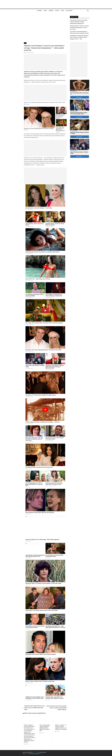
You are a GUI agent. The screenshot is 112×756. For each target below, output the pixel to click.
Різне (62, 10)
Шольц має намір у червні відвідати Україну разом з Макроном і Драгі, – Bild (45, 727)
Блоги (57, 10)
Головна (39, 10)
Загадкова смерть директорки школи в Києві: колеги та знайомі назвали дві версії (34, 707)
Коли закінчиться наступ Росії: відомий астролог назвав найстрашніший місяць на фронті (56, 707)
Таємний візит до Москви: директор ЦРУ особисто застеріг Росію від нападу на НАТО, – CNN (79, 37)
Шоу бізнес (69, 10)
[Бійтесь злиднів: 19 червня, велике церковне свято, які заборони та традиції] (61, 716)
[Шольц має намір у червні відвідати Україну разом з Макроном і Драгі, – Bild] (45, 716)
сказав (29, 102)
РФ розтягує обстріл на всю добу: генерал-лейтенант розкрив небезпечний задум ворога (78, 21)
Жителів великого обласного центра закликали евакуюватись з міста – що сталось (79, 27)
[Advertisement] (45, 62)
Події (45, 10)
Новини (51, 10)
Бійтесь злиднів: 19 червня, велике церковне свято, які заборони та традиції (61, 727)
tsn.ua (27, 104)
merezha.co (32, 52)
